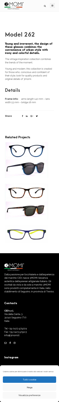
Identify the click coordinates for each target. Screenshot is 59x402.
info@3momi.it (11, 335)
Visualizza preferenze (29, 395)
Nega (29, 387)
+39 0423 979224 (17, 328)
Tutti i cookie (29, 379)
